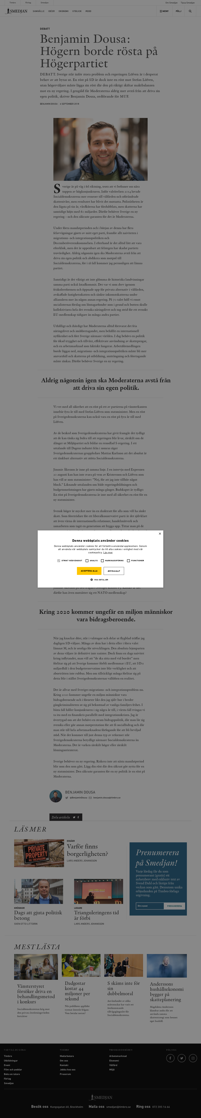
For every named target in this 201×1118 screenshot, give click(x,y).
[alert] (100, 559)
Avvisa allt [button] (114, 571)
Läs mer (108, 552)
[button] (100, 579)
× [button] (160, 534)
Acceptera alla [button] (89, 571)
